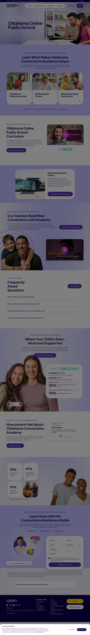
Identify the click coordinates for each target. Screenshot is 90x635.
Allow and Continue (82, 629)
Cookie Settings (71, 629)
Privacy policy (40, 632)
